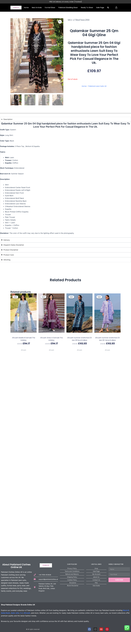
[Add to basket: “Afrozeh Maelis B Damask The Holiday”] (23, 335)
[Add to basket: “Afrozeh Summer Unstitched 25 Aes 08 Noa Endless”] (79, 335)
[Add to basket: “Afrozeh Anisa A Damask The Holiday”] (51, 335)
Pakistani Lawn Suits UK (97, 86)
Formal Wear (50, 7)
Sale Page (100, 7)
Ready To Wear (87, 7)
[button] (108, 7)
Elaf (21, 613)
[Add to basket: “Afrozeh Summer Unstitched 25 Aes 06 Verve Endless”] (107, 335)
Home (26, 7)
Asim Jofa (15, 613)
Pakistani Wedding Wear (68, 7)
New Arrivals (37, 7)
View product (23, 347)
